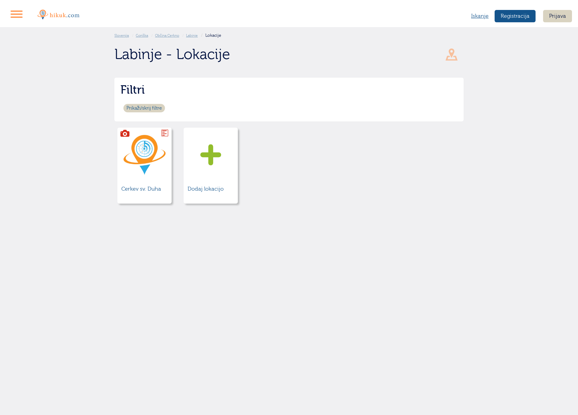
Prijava (557, 16)
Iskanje (480, 16)
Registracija (515, 16)
